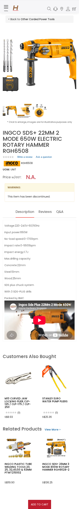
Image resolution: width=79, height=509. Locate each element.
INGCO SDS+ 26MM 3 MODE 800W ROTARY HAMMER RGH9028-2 (55, 466)
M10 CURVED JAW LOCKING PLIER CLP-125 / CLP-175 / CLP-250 (18, 403)
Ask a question (44, 157)
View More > (53, 429)
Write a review (24, 158)
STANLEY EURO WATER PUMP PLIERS (54, 400)
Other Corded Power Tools (38, 19)
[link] (8, 157)
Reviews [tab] (45, 211)
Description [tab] (25, 211)
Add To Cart (39, 504)
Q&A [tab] (59, 211)
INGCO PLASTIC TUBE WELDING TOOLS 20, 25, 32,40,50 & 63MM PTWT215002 (18, 468)
